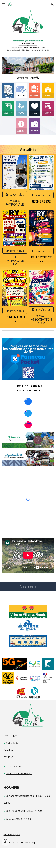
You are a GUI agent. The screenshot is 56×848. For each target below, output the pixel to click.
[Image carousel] (28, 65)
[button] (3, 4)
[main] (28, 149)
